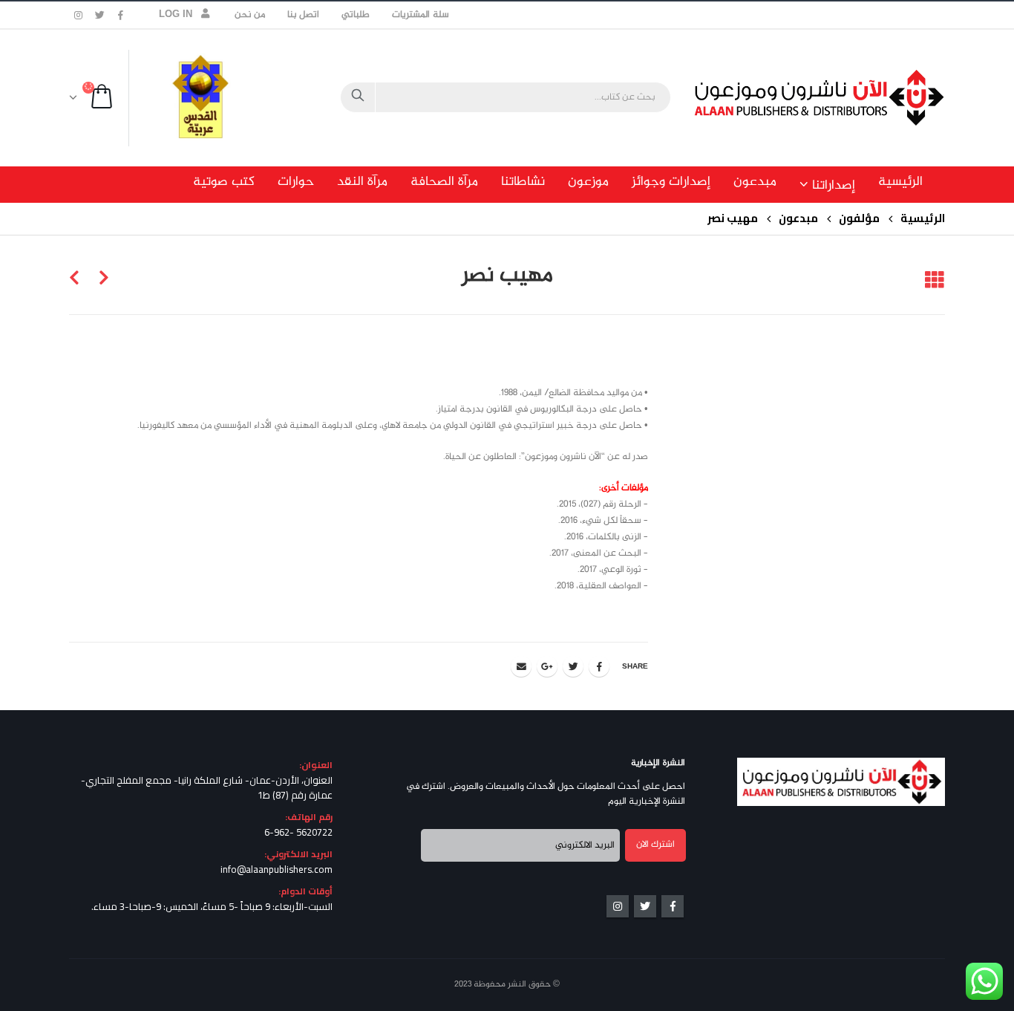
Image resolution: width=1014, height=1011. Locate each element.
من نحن (250, 15)
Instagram (617, 906)
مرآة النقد (362, 182)
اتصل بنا (303, 15)
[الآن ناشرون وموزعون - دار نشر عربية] (852, 98)
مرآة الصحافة (444, 182)
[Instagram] (78, 15)
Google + (547, 666)
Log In (176, 15)
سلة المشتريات (420, 15)
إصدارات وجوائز (671, 182)
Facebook (599, 666)
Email (521, 666)
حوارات (296, 182)
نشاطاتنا (523, 182)
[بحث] (358, 97)
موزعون (588, 182)
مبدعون (754, 182)
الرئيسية (900, 182)
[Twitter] (100, 15)
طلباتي (355, 15)
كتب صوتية (224, 182)
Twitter (573, 666)
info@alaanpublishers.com (276, 869)
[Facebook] (121, 15)
